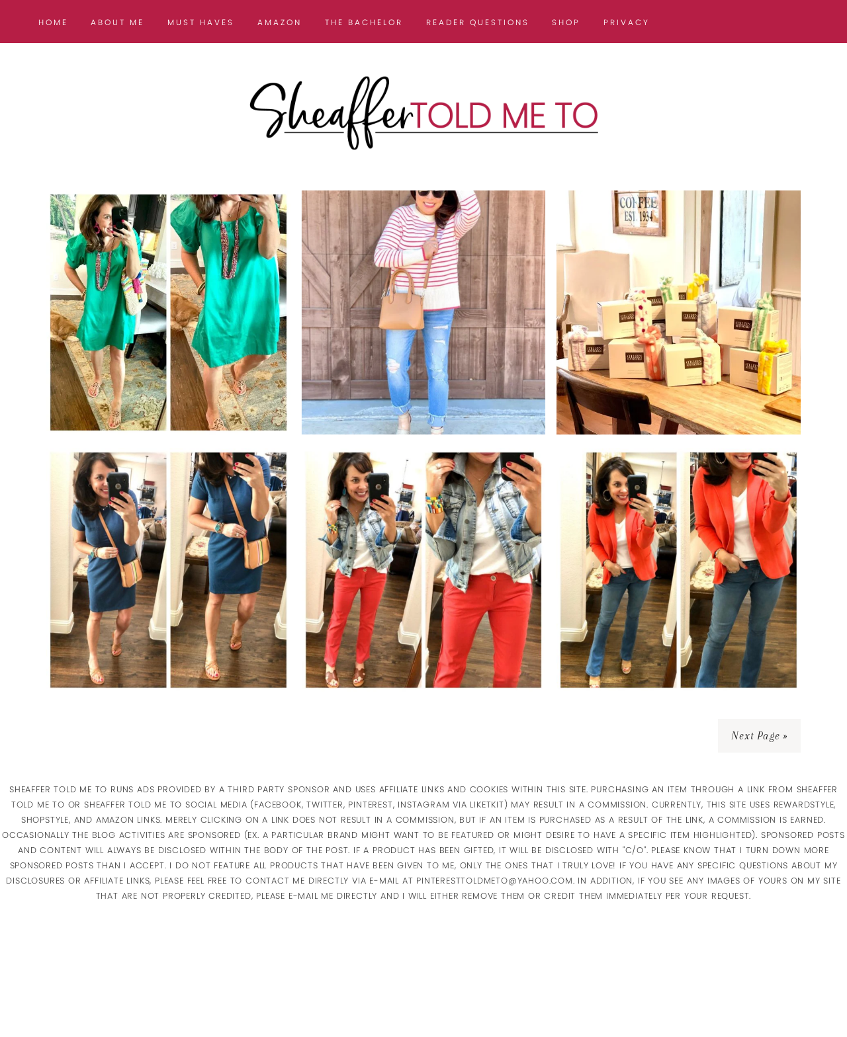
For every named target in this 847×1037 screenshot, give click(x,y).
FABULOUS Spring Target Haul (423, 382)
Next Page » (759, 735)
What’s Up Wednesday (168, 392)
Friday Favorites (678, 392)
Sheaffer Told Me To (423, 112)
